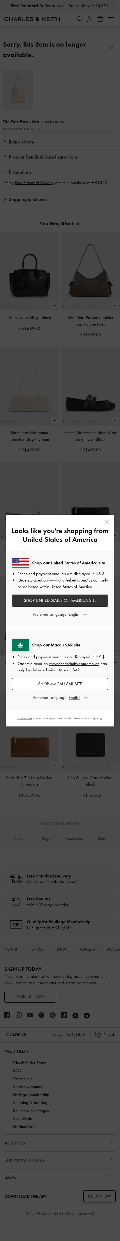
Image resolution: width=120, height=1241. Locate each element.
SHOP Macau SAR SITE (60, 683)
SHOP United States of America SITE (60, 600)
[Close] (107, 522)
